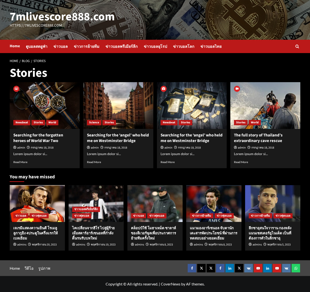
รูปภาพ (44, 268)
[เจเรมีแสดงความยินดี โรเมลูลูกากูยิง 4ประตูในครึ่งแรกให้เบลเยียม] (37, 203)
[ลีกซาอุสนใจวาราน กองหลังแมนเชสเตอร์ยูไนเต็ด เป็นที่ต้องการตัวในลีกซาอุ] (272, 203)
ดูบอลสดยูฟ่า (36, 46)
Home (15, 46)
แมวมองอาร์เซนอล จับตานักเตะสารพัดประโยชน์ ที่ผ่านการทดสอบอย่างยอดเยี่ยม (213, 233)
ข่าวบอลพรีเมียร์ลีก (122, 46)
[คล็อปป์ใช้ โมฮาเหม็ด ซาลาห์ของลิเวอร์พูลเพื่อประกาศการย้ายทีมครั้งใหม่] (155, 203)
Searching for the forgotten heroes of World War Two (38, 138)
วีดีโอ (29, 268)
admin (21, 148)
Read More (20, 162)
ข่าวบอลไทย (211, 46)
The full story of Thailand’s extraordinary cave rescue (258, 138)
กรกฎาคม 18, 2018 (42, 148)
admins (21, 245)
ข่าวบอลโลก (183, 46)
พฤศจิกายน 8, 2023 (161, 245)
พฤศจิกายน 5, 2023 (279, 245)
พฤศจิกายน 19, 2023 (103, 245)
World (52, 122)
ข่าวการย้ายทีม (87, 46)
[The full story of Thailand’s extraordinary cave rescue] (265, 105)
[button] (297, 46)
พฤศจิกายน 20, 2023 (44, 245)
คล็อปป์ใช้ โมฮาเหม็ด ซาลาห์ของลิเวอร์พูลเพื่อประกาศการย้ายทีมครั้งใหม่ (153, 233)
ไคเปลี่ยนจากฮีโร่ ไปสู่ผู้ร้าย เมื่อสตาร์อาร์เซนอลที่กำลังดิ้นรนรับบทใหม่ (93, 233)
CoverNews (170, 284)
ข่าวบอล (61, 46)
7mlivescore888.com (62, 16)
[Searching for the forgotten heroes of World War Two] (45, 105)
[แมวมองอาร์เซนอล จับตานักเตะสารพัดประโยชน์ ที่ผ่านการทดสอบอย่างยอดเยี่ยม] (213, 203)
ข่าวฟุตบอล (39, 216)
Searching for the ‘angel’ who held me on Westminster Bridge (118, 138)
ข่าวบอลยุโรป (155, 46)
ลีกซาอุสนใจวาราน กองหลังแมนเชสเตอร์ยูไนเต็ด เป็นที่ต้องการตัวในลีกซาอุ (270, 233)
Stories (38, 122)
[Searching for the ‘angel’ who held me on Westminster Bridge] (118, 105)
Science (94, 122)
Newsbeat (22, 122)
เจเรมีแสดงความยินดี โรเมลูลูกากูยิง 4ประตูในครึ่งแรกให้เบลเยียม (35, 233)
